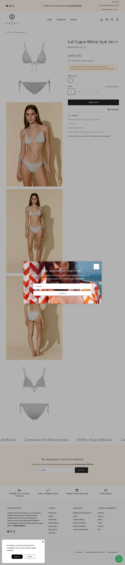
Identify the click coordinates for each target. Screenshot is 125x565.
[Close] (43, 541)
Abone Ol (62, 293)
